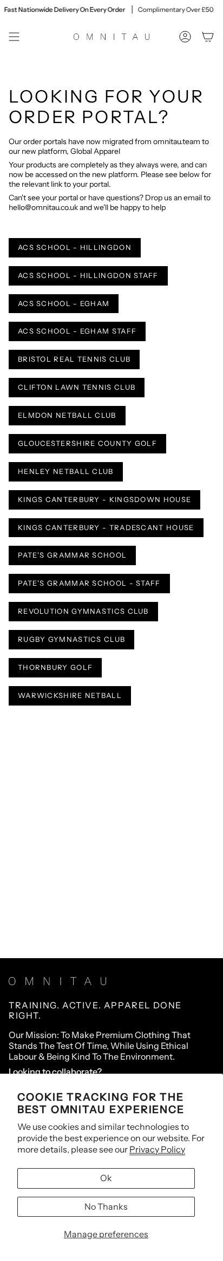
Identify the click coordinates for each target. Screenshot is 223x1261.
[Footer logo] (57, 981)
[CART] (207, 36)
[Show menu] (14, 36)
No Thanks (106, 1206)
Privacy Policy (157, 1149)
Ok (106, 1177)
